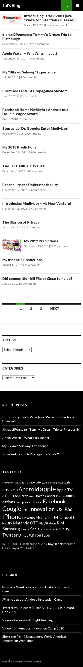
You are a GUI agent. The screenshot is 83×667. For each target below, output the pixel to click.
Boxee (39, 496)
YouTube (42, 535)
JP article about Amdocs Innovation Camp (32, 599)
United (23, 535)
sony (64, 529)
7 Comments (32, 265)
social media (50, 529)
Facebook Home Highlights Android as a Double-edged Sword (35, 112)
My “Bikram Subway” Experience (29, 72)
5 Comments (28, 283)
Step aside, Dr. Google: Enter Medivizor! (35, 128)
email (39, 502)
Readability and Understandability (30, 185)
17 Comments (38, 208)
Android (28, 489)
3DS (27, 482)
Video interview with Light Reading (27, 620)
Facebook (54, 501)
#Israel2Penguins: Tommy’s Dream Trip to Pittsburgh (40, 429)
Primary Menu (77, 5)
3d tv (38, 482)
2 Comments (29, 96)
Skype (25, 529)
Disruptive (22, 502)
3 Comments (37, 58)
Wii (31, 535)
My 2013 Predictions (19, 147)
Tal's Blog (11, 5)
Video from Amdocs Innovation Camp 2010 (33, 628)
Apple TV (64, 489)
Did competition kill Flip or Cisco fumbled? (37, 278)
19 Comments (37, 152)
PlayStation (47, 523)
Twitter (10, 534)
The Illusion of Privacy (20, 222)
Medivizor (44, 517)
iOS (59, 509)
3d (23, 482)
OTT (34, 523)
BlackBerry (20, 496)
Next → (56, 309)
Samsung (11, 528)
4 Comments (28, 77)
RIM (60, 523)
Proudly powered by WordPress (22, 661)
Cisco (59, 495)
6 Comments (28, 119)
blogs (31, 495)
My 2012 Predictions (41, 241)
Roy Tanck (55, 544)
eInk (32, 502)
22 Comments (59, 246)
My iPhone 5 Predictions (22, 260)
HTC (25, 510)
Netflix (7, 523)
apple (48, 489)
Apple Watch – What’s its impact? (30, 53)
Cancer (50, 496)
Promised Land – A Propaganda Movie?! (34, 91)
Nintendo (21, 523)
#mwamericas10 (11, 482)
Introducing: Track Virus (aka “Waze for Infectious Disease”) (50, 18)
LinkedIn (28, 518)
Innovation (42, 509)
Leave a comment (56, 25)
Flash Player (10, 548)
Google (11, 508)
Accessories (65, 482)
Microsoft (64, 517)
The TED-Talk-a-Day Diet (23, 166)
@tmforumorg (49, 482)
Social (35, 529)
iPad (68, 509)
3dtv (32, 482)
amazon (10, 489)
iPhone (12, 516)
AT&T (6, 496)
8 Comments (35, 171)
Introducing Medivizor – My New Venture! (36, 203)
